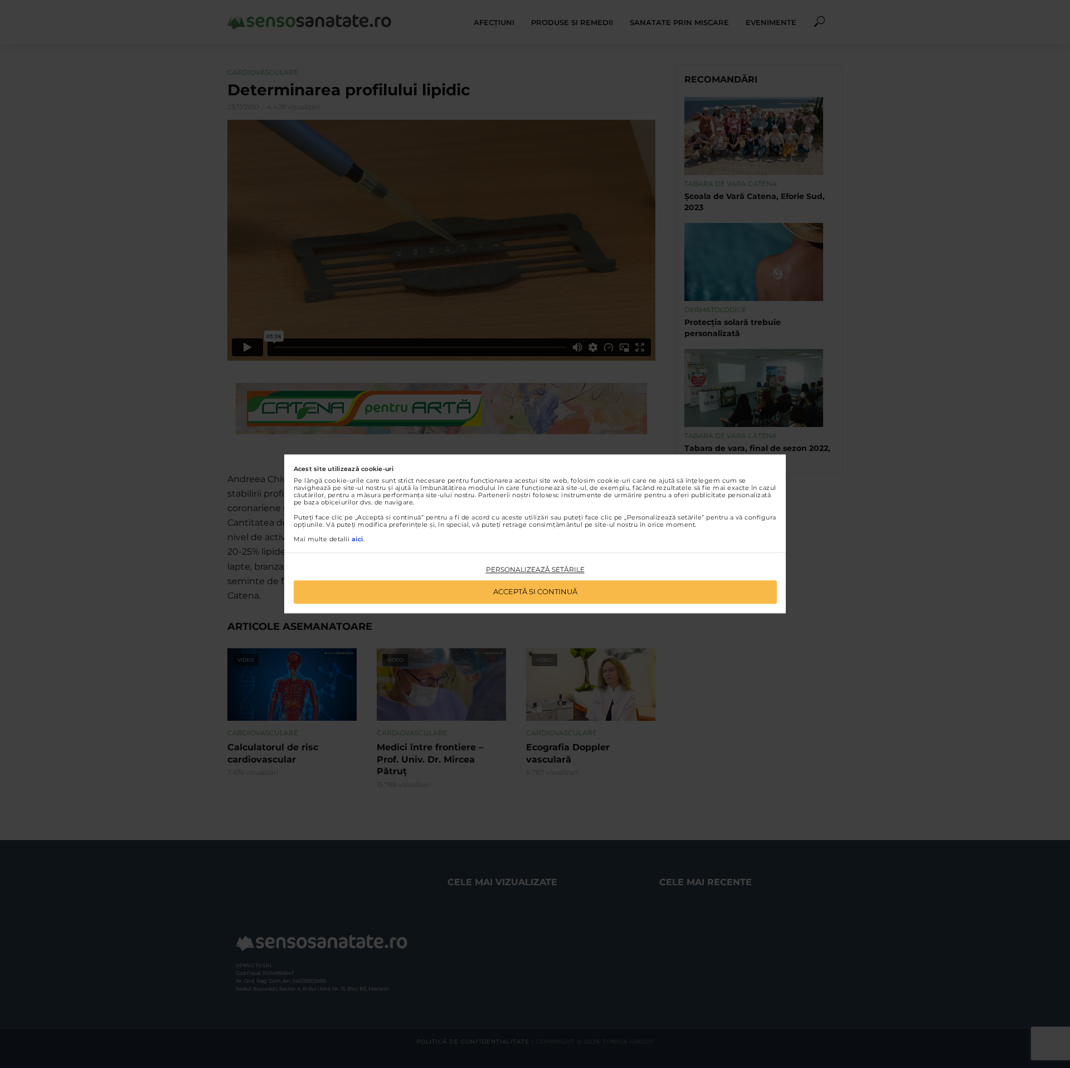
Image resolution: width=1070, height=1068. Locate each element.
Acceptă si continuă (535, 592)
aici (357, 539)
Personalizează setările (535, 569)
